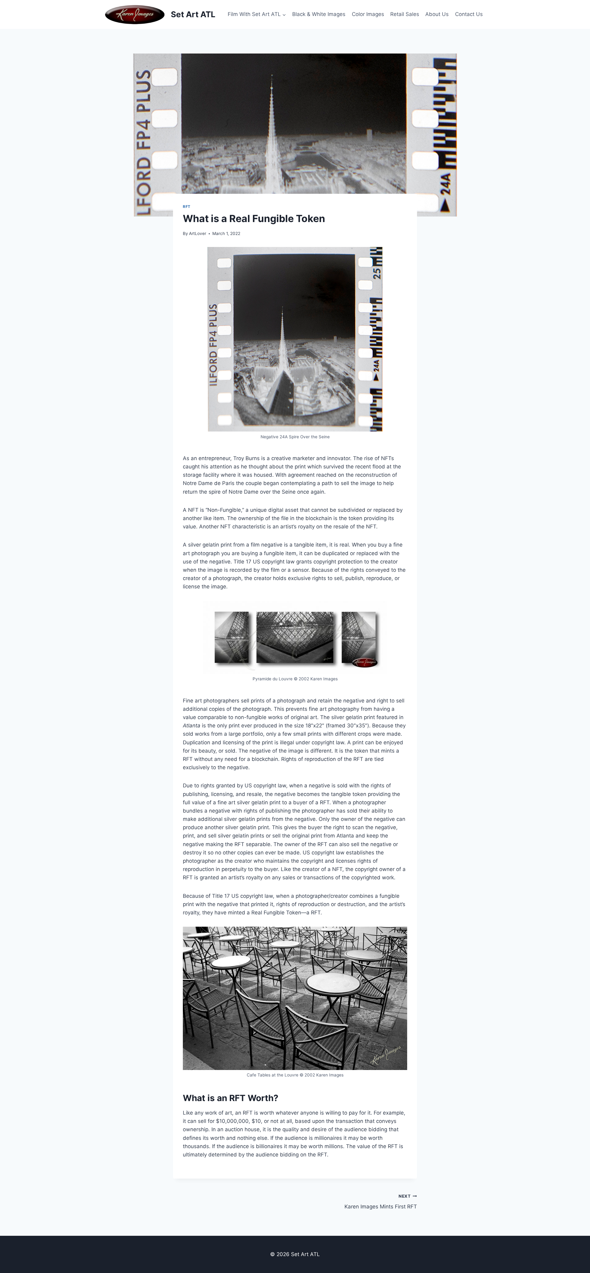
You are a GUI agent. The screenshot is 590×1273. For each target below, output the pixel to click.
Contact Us (469, 14)
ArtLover (197, 233)
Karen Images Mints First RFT (380, 1202)
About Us (437, 14)
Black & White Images (318, 14)
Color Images (368, 14)
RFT (187, 206)
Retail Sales (404, 14)
